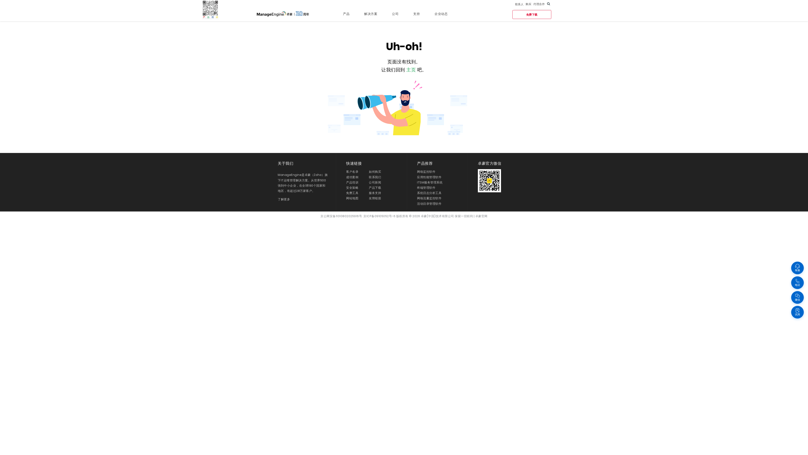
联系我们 (375, 177)
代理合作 (539, 4)
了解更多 (284, 199)
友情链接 (375, 198)
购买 (528, 4)
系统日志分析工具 (429, 193)
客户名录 (352, 172)
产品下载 (375, 188)
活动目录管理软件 (429, 204)
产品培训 (352, 182)
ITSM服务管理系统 (430, 182)
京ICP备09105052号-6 (379, 216)
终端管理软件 (426, 188)
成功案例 (352, 177)
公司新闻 (375, 182)
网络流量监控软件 (429, 198)
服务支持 (375, 193)
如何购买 (375, 172)
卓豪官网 (481, 216)
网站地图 (352, 198)
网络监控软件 (426, 172)
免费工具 (352, 193)
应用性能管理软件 (429, 177)
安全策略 (352, 188)
